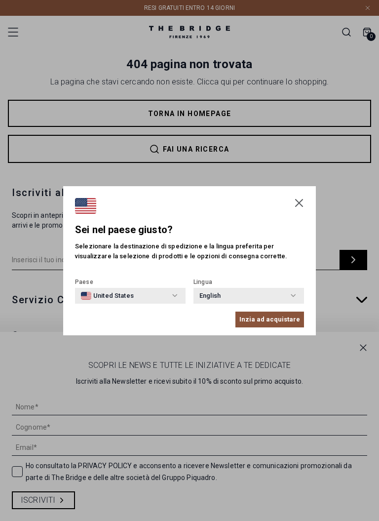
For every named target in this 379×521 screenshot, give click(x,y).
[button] (299, 203)
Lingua (202, 282)
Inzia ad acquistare (269, 319)
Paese (84, 282)
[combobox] (107, 296)
